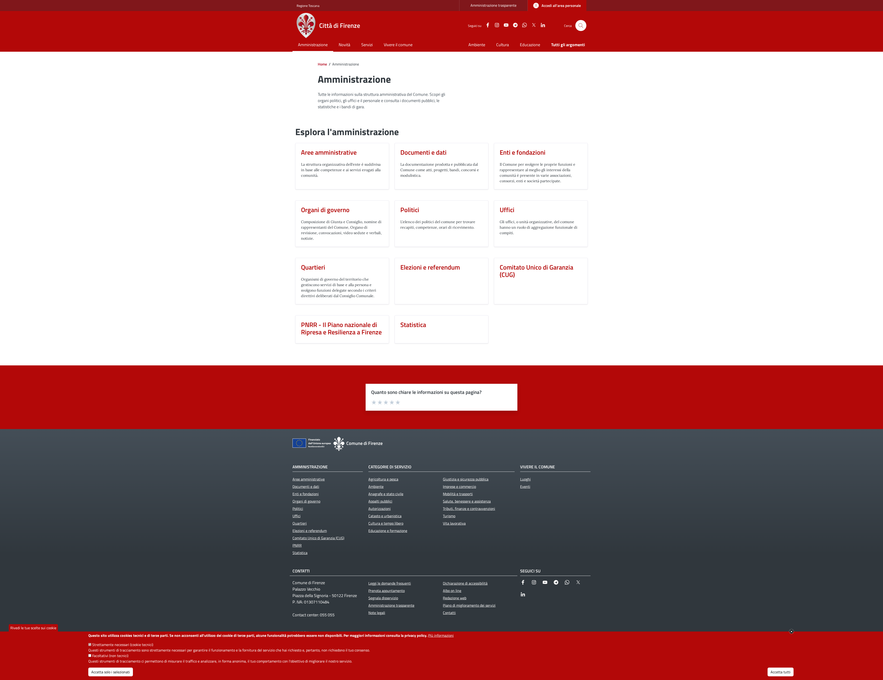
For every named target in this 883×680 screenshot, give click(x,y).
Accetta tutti (781, 672)
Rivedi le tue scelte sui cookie (33, 628)
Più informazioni (441, 635)
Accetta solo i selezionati (110, 672)
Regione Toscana (308, 5)
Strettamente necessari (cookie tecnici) (122, 644)
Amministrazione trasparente (493, 5)
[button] (580, 25)
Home (322, 64)
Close (791, 631)
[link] (557, 5)
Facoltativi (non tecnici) (110, 655)
